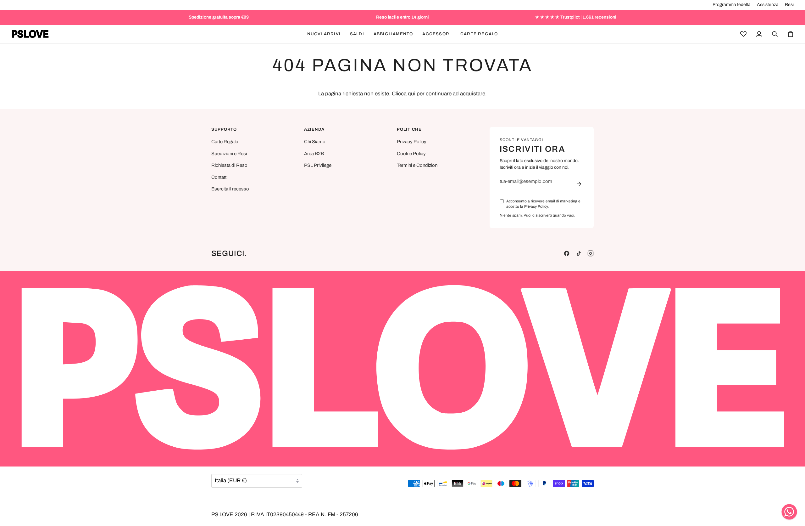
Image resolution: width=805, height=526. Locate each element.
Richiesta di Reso (229, 165)
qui (411, 94)
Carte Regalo (224, 141)
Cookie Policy (411, 153)
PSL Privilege (317, 165)
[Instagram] (590, 253)
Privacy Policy (411, 141)
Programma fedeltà (732, 4)
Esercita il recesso (230, 188)
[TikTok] (578, 253)
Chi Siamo (314, 141)
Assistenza (768, 4)
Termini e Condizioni (417, 165)
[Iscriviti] (579, 183)
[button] (357, 34)
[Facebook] (567, 253)
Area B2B (314, 153)
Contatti (219, 177)
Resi (789, 4)
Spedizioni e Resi (229, 153)
